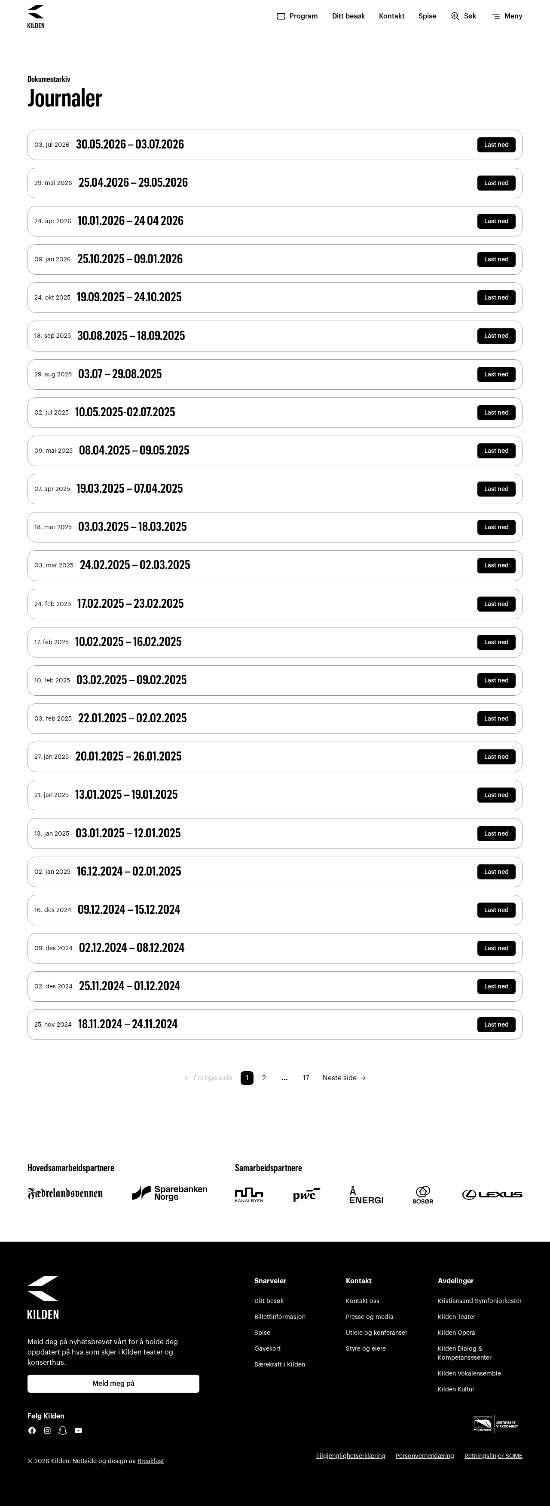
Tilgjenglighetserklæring (350, 1456)
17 (306, 1078)
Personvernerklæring (425, 1456)
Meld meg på (113, 1383)
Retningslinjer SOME (493, 1456)
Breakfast (151, 1461)
